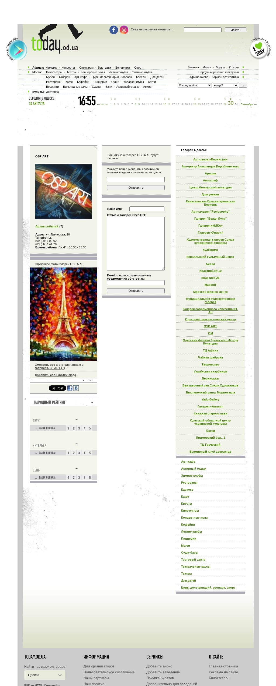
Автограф (210, 180)
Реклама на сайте (223, 672)
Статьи (234, 67)
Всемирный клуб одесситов (210, 451)
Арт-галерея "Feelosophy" (210, 211)
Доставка (52, 91)
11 (147, 104)
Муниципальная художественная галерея (210, 300)
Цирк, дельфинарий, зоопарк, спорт (208, 587)
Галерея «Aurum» (210, 406)
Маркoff (210, 284)
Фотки (207, 67)
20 (186, 104)
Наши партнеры (96, 678)
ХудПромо (210, 249)
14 (160, 104)
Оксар (210, 430)
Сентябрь (247, 104)
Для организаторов (99, 666)
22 (194, 104)
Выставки (104, 67)
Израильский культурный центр (210, 256)
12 (151, 104)
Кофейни (188, 524)
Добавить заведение (163, 672)
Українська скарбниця (210, 371)
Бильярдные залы (75, 86)
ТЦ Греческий (210, 444)
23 (199, 104)
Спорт (138, 67)
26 (212, 104)
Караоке (187, 489)
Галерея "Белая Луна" (210, 218)
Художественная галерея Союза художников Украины (210, 241)
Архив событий (46, 226)
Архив (147, 86)
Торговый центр (193, 559)
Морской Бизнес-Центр (210, 291)
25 (207, 104)
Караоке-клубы (133, 81)
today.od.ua (35, 657)
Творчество (210, 364)
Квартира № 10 (210, 270)
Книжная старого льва (210, 413)
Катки (152, 81)
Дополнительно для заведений (171, 684)
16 (169, 104)
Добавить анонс (159, 666)
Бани (108, 86)
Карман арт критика (225, 77)
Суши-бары (189, 552)
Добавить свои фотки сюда (55, 375)
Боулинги (52, 86)
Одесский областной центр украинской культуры (210, 422)
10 (143, 104)
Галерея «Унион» (210, 232)
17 (173, 104)
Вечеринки (122, 67)
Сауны (96, 86)
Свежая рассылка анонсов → (152, 29)
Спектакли (86, 67)
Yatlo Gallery (210, 399)
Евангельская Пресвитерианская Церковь (210, 203)
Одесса (33, 675)
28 (220, 104)
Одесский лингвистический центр (210, 319)
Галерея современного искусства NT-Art (210, 310)
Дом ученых (210, 194)
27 (216, 104)
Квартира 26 (210, 277)
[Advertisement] (138, 12)
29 (225, 104)
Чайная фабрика (210, 357)
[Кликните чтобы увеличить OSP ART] (63, 218)
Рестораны (189, 482)
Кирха (210, 263)
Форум (220, 67)
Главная (193, 67)
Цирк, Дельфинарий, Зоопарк (112, 77)
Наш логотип (94, 684)
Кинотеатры (190, 510)
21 (190, 104)
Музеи (185, 545)
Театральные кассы (195, 566)
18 (177, 104)
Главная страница (223, 666)
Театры (186, 573)
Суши (115, 81)
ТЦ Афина (210, 350)
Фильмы (51, 67)
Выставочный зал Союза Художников (210, 385)
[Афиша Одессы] (54, 52)
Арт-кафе (188, 461)
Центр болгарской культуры (210, 187)
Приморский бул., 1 (210, 437)
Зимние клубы (192, 475)
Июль (104, 104)
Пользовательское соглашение (109, 672)
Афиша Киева (198, 77)
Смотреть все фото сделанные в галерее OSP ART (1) (59, 366)
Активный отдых (193, 468)
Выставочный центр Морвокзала (210, 392)
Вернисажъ (210, 378)
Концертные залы (194, 517)
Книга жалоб (219, 678)
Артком (210, 173)
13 (156, 104)
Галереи (64, 77)
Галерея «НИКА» (210, 225)
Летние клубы (191, 531)
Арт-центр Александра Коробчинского (210, 166)
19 (182, 104)
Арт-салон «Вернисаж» (210, 159)
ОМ (210, 333)
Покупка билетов (160, 678)
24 (203, 104)
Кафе (185, 496)
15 (164, 104)
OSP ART (210, 326)
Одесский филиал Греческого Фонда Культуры (210, 342)
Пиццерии (188, 538)
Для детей (188, 580)
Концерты (68, 67)
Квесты (186, 503)
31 (236, 104)
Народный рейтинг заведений (218, 72)
